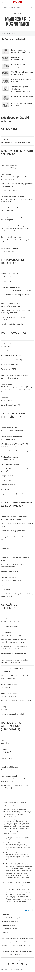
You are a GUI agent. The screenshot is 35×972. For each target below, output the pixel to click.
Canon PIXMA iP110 (7, 33)
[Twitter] (22, 964)
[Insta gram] (13, 964)
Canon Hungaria (16, 960)
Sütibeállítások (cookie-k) (17, 955)
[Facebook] (8, 964)
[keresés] (2, 2)
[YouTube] (26, 964)
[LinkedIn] (17, 964)
